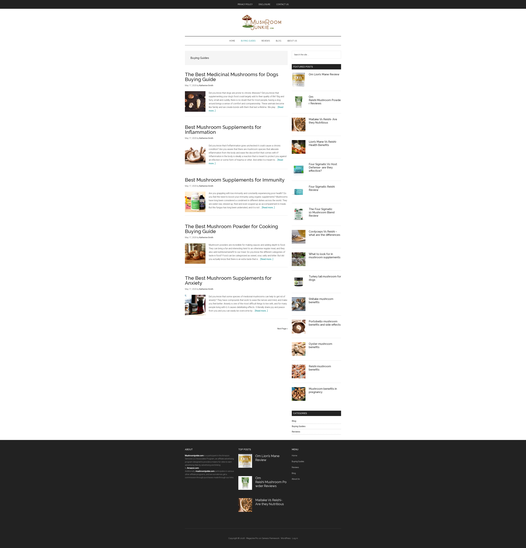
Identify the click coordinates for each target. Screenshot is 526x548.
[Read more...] (268, 207)
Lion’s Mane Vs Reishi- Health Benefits (323, 143)
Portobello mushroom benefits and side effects (325, 323)
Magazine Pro (252, 538)
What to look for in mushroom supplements (324, 255)
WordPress (286, 538)
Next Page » (282, 329)
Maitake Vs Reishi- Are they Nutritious (323, 121)
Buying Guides (298, 426)
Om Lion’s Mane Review (324, 74)
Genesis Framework (270, 538)
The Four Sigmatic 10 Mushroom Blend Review (322, 212)
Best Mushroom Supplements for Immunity (235, 180)
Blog (294, 421)
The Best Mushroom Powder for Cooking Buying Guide (231, 228)
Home (294, 455)
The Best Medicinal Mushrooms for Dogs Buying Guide (231, 76)
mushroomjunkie (259, 22)
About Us (296, 479)
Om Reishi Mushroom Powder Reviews (325, 100)
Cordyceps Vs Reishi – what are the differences (324, 233)
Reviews (296, 431)
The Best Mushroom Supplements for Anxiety (228, 280)
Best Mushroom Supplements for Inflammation (223, 129)
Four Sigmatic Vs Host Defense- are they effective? (323, 167)
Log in (295, 538)
